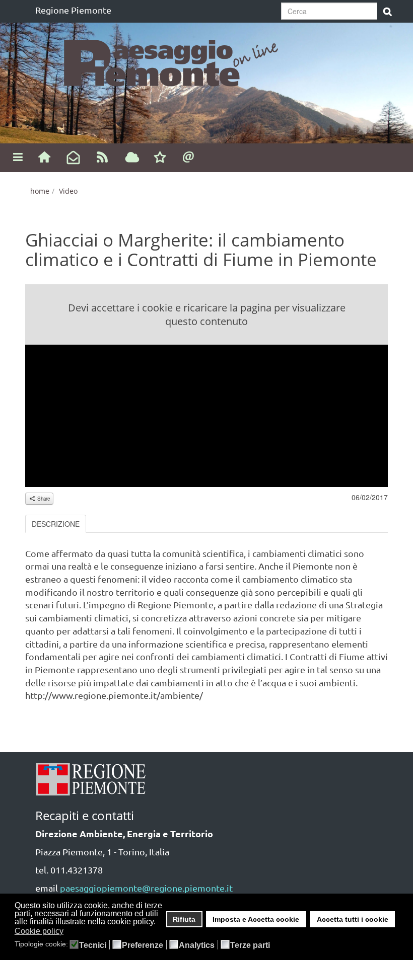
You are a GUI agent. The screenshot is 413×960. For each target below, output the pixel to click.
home (39, 191)
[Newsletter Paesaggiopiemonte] (73, 157)
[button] (70, 931)
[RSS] (102, 156)
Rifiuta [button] (184, 919)
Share (43, 498)
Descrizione (56, 524)
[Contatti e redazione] (188, 156)
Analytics (197, 945)
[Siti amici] (160, 157)
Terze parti (250, 945)
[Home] (44, 156)
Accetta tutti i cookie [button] (352, 919)
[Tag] (132, 157)
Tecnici (92, 945)
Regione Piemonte (73, 10)
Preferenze (142, 945)
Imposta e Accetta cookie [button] (256, 919)
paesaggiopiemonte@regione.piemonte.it (146, 888)
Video (68, 191)
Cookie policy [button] (39, 931)
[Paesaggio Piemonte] (176, 60)
